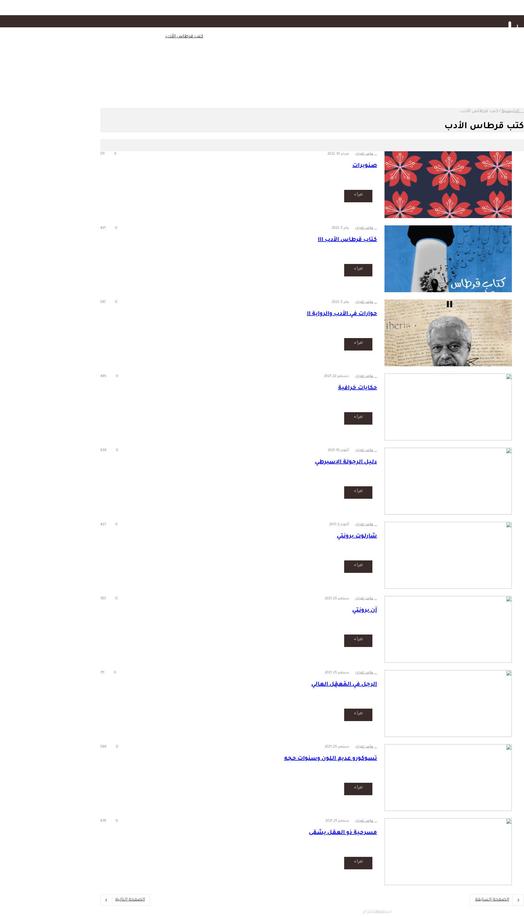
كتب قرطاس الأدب (184, 36)
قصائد (279, 70)
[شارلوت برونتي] (448, 555)
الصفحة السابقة (492, 900)
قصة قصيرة (255, 36)
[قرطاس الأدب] (511, 41)
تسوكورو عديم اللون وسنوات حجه (330, 759)
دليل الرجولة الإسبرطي (346, 462)
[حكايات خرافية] (448, 407)
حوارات (319, 36)
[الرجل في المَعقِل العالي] (448, 703)
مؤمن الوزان (364, 154)
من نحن (133, 36)
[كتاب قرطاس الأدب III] (448, 258)
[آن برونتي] (448, 629)
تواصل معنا (153, 36)
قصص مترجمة (245, 70)
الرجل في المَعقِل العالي (344, 685)
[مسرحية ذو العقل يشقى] (448, 851)
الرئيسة (450, 36)
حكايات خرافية (357, 388)
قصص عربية (216, 70)
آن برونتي (364, 610)
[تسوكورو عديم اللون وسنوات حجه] (448, 777)
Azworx (437, 912)
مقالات (431, 36)
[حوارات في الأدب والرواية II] (448, 332)
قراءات (362, 36)
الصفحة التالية (130, 900)
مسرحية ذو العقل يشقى (343, 833)
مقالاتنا (423, 70)
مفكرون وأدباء (340, 36)
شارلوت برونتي (357, 536)
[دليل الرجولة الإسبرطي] (448, 481)
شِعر (303, 36)
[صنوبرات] (448, 184)
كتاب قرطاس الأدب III (347, 240)
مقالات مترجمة (400, 70)
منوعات (377, 70)
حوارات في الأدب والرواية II (342, 314)
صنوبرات (364, 166)
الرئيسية (511, 111)
